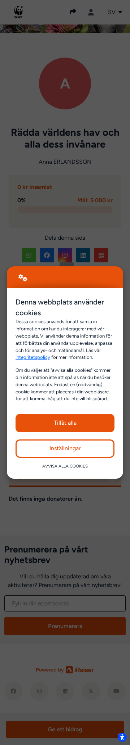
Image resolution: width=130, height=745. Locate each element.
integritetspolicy (33, 357)
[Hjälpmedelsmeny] (122, 737)
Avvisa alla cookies (65, 466)
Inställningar (65, 448)
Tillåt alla (65, 422)
